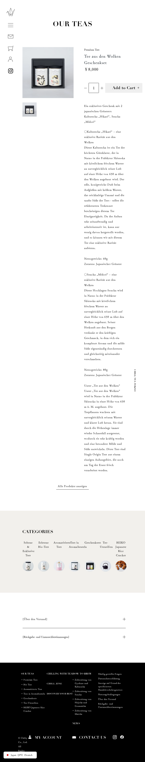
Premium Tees (31, 679)
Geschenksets (30, 698)
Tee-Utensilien (31, 703)
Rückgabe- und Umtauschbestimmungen (110, 705)
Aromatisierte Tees (33, 689)
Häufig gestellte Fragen (110, 674)
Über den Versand (107, 699)
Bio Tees (28, 684)
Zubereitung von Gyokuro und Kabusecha (83, 683)
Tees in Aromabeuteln (34, 693)
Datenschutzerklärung (109, 678)
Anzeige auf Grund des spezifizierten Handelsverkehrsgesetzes (110, 686)
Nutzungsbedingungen (109, 694)
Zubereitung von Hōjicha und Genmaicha (83, 702)
